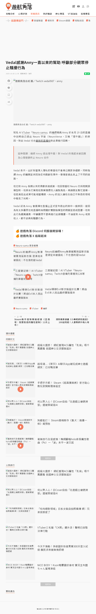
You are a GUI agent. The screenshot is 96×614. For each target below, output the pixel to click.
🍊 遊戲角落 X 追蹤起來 (31, 236)
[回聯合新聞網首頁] (8, 7)
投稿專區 (85, 13)
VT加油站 (72, 13)
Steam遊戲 (64, 20)
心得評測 (22, 13)
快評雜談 (47, 13)
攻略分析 (10, 13)
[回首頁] (19, 7)
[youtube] (78, 6)
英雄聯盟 (38, 20)
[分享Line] (9, 88)
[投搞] (73, 6)
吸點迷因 (79, 20)
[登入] (83, 6)
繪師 (45, 308)
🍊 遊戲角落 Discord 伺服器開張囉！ (40, 231)
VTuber (35, 308)
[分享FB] (9, 81)
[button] (87, 6)
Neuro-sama (21, 308)
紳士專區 (59, 13)
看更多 (48, 458)
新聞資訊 (35, 13)
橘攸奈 (51, 20)
